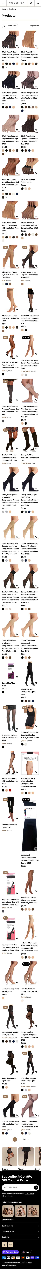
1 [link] (14, 1139)
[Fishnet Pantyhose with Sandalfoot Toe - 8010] (11, 763)
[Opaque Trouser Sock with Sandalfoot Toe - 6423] (11, 1106)
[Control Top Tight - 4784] (11, 671)
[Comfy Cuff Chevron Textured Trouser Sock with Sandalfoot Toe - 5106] (11, 391)
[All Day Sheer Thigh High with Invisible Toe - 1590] (11, 300)
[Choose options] (17, 46)
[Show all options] (6, 67)
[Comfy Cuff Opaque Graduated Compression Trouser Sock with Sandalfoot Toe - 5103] (30, 479)
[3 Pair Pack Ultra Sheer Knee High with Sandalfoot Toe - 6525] (30, 220)
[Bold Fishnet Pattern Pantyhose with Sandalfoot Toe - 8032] (11, 347)
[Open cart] (37, 3)
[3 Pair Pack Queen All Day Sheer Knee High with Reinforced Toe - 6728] (30, 80)
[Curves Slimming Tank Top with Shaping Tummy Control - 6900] (30, 717)
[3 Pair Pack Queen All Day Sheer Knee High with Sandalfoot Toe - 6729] (11, 124)
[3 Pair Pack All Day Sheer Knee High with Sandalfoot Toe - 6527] (30, 40)
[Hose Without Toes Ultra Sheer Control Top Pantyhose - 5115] (30, 882)
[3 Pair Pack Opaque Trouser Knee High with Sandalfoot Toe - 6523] (11, 90)
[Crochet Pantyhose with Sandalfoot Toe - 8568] (11, 718)
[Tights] (26, 1158)
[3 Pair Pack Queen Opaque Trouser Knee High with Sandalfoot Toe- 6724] (30, 133)
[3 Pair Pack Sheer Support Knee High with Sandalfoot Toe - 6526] (11, 210)
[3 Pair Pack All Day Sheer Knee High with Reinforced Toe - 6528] (11, 50)
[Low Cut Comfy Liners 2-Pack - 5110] (11, 973)
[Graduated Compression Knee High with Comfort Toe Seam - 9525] (30, 824)
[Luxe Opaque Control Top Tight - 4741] (11, 1017)
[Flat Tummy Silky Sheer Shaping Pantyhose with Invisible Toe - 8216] (30, 763)
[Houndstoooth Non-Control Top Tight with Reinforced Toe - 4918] (11, 928)
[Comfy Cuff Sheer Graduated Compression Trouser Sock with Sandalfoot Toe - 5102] (30, 625)
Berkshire (12, 1262)
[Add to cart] (36, 266)
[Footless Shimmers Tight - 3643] (11, 809)
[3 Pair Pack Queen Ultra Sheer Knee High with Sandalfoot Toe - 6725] (11, 167)
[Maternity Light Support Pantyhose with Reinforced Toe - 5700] (30, 1017)
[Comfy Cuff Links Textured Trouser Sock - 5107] (30, 439)
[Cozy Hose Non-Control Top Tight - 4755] (30, 674)
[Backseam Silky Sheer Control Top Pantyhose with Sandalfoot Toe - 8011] (30, 300)
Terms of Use (29, 1194)
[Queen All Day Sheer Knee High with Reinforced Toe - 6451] (30, 1106)
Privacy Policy (7, 1196)
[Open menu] (3, 3)
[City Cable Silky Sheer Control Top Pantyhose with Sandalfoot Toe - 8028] (30, 346)
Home (4, 9)
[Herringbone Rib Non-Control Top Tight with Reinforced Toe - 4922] (11, 883)
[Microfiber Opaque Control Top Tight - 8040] (30, 1063)
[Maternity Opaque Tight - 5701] (11, 1063)
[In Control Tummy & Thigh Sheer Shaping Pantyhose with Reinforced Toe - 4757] (30, 927)
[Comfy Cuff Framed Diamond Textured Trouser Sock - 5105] (11, 439)
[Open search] (31, 3)
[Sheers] (9, 1158)
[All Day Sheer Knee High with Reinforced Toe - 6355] (11, 257)
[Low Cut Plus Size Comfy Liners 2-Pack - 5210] (30, 973)
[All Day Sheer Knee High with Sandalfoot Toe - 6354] (30, 257)
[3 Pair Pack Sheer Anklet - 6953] (30, 167)
